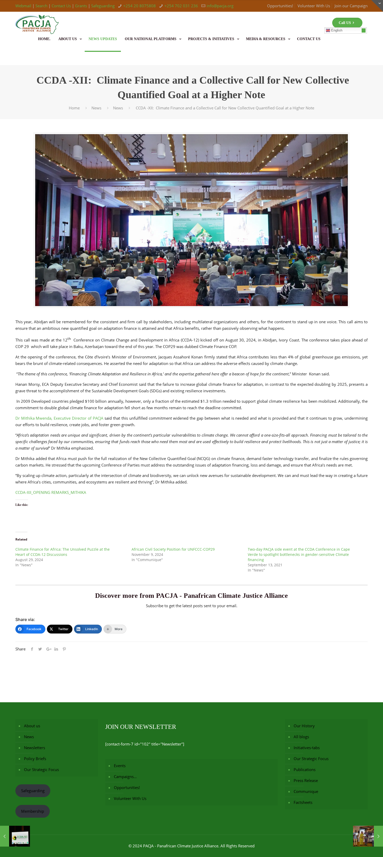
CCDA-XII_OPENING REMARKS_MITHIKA (50, 492)
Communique (306, 791)
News (96, 107)
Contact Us (61, 5)
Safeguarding (103, 5)
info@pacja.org (220, 5)
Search (41, 5)
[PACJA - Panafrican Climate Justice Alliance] (37, 19)
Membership (32, 811)
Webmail (23, 5)
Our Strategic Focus (41, 769)
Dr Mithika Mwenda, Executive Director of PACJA (59, 418)
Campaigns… (125, 776)
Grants (81, 5)
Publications (305, 769)
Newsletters (34, 747)
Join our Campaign (351, 5)
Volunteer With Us (314, 5)
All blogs (301, 736)
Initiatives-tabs (307, 747)
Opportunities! (280, 5)
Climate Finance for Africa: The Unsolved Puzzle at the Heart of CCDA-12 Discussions (62, 552)
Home (74, 107)
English (336, 30)
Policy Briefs (35, 758)
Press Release (306, 780)
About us (32, 725)
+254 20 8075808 (139, 5)
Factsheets (303, 802)
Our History (304, 725)
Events (120, 765)
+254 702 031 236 (181, 5)
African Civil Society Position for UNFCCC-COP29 (173, 549)
